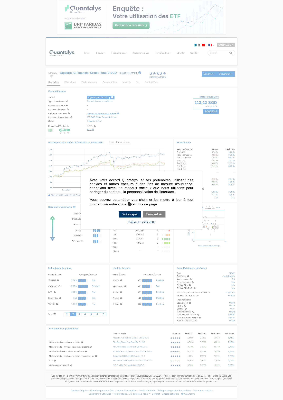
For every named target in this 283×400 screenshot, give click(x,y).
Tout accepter (130, 214)
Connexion (226, 45)
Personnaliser (154, 214)
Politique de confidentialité (141, 222)
